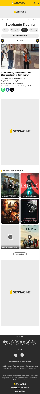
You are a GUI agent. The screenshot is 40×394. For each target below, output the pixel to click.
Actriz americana (22, 19)
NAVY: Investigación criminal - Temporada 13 (18, 86)
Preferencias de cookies (20, 380)
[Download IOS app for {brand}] (17, 354)
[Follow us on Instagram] (22, 342)
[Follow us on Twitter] (17, 342)
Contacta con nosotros (22, 375)
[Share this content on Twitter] (12, 90)
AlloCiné (4, 366)
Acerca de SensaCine (8, 375)
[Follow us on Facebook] (11, 342)
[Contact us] (34, 342)
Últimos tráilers (20, 254)
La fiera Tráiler (30, 247)
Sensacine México (26, 369)
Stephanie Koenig (32, 19)
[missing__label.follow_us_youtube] (6, 342)
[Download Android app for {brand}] (23, 354)
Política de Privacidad (11, 378)
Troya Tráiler (10, 222)
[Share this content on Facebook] (8, 90)
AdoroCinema (8, 369)
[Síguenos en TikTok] (28, 342)
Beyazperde (30, 366)
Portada (4, 19)
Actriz (15, 19)
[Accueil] (18, 2)
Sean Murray (20, 83)
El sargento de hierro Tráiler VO (30, 222)
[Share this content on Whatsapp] (3, 90)
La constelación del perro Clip (10, 196)
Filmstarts (16, 366)
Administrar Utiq (23, 378)
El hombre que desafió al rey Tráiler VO (10, 247)
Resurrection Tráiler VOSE (29, 196)
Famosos (9, 19)
